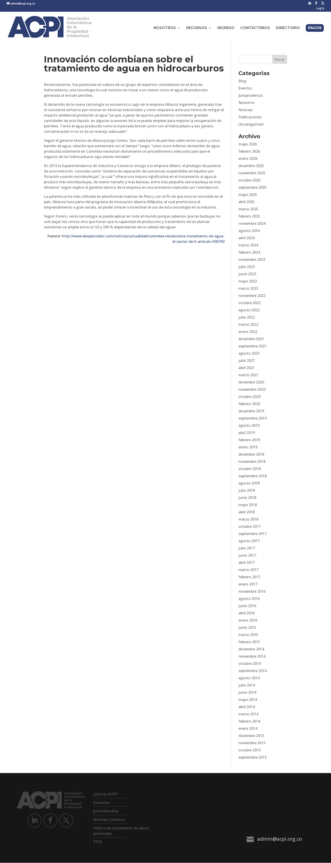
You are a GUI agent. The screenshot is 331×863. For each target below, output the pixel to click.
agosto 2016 (249, 598)
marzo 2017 (248, 569)
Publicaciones (250, 117)
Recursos (196, 28)
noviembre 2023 (251, 259)
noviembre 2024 (251, 223)
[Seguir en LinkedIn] (35, 820)
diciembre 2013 (251, 735)
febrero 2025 (249, 216)
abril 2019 (246, 432)
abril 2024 (246, 237)
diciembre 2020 (251, 382)
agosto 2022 (249, 310)
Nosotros (246, 102)
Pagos (315, 28)
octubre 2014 (249, 663)
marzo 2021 (248, 374)
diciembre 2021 (251, 338)
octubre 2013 (249, 750)
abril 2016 (246, 613)
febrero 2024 (249, 252)
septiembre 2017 (252, 533)
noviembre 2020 (251, 389)
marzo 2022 (248, 324)
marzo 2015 (248, 634)
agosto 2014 (249, 677)
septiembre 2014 (252, 670)
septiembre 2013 (252, 757)
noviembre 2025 (251, 172)
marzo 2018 (248, 519)
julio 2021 (246, 360)
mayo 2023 (247, 281)
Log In (320, 8)
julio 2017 (246, 548)
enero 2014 (247, 728)
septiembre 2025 (252, 187)
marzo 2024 (248, 245)
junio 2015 (247, 627)
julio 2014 (246, 685)
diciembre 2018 (251, 454)
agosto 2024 (249, 230)
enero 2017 (247, 584)
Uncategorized (250, 124)
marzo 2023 (248, 288)
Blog (242, 80)
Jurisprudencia (250, 95)
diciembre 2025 (251, 165)
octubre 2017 (249, 526)
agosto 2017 (249, 540)
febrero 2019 (249, 439)
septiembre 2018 (252, 475)
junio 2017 (247, 555)
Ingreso (225, 28)
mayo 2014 (247, 699)
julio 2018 (246, 490)
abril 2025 (246, 201)
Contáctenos (255, 28)
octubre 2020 (249, 396)
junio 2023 (247, 273)
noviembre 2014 (251, 656)
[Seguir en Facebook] (50, 820)
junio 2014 (247, 692)
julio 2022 (246, 317)
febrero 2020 (249, 403)
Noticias (245, 109)
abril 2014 (246, 706)
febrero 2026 (249, 151)
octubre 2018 (249, 468)
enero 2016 (247, 620)
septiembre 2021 (252, 346)
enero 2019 (247, 447)
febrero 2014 (249, 721)
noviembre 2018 (251, 461)
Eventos (245, 88)
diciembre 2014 (251, 649)
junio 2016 (247, 605)
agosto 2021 (249, 353)
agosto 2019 (249, 425)
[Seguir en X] (66, 820)
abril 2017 (246, 562)
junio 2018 (247, 497)
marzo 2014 (248, 714)
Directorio (288, 28)
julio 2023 (246, 266)
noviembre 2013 (251, 742)
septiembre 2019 (252, 418)
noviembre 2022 (251, 295)
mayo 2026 (247, 144)
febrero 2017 (249, 576)
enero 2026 (247, 158)
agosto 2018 (249, 483)
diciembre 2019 (251, 411)
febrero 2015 (249, 641)
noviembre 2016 (251, 591)
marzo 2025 (248, 209)
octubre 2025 (249, 180)
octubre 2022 (249, 302)
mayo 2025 (247, 194)
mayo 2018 (247, 504)
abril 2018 (246, 512)
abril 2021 (246, 367)
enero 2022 (247, 331)
